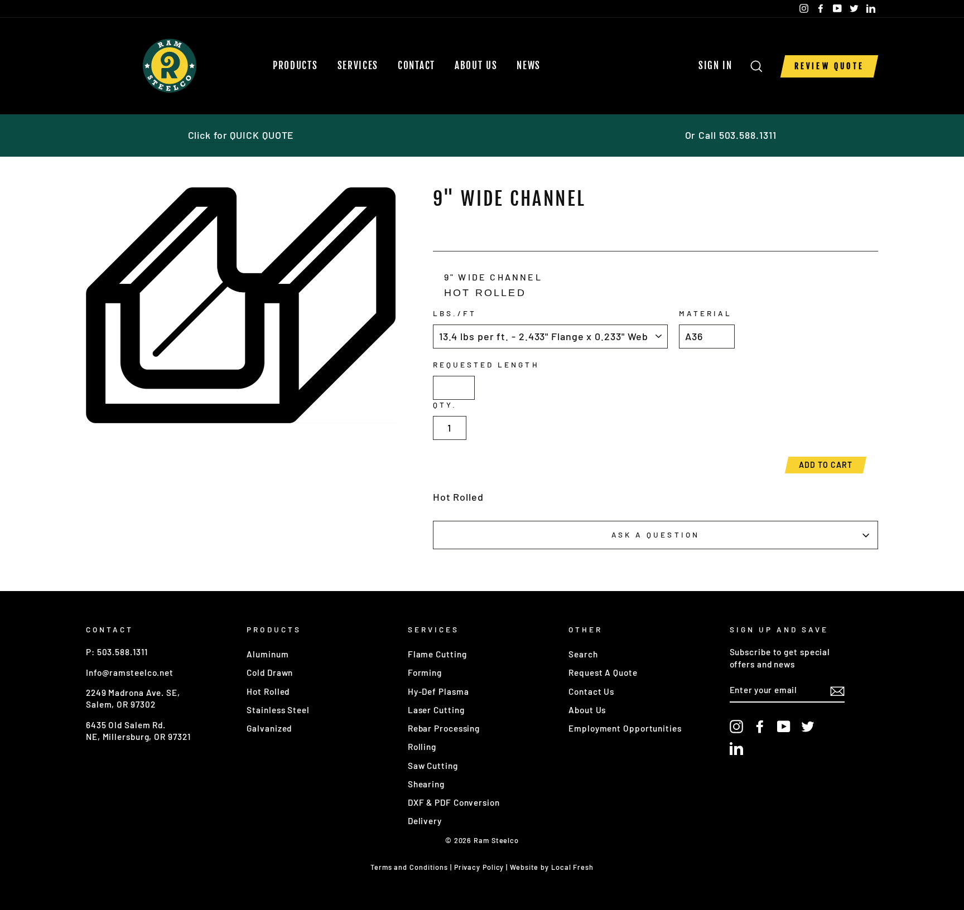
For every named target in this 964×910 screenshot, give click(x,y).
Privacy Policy (479, 867)
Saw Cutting (433, 766)
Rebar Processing (444, 728)
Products (295, 65)
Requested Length (486, 364)
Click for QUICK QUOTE (241, 135)
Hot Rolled (268, 691)
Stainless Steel (278, 710)
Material (705, 313)
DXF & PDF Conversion (454, 802)
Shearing (426, 784)
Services (358, 65)
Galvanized (269, 728)
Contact (416, 65)
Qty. (445, 404)
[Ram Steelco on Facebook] (760, 726)
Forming (425, 672)
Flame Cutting (437, 654)
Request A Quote (603, 672)
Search (582, 654)
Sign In (718, 65)
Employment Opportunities (625, 728)
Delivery (425, 821)
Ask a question (655, 534)
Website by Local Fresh (552, 867)
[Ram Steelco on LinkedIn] (736, 748)
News (529, 65)
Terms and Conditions (409, 867)
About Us (476, 65)
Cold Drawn (270, 672)
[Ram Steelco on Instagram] (736, 726)
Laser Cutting (436, 710)
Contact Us (591, 691)
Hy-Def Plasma (438, 691)
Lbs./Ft (454, 313)
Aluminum (267, 654)
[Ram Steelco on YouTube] (784, 726)
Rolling (422, 747)
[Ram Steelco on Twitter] (807, 726)
